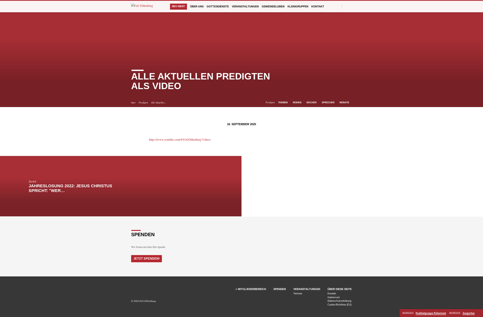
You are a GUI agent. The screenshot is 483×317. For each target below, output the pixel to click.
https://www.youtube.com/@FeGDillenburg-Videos (180, 139)
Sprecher (328, 102)
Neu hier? (178, 6)
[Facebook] (346, 6)
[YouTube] (350, 6)
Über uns (197, 6)
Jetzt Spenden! (146, 258)
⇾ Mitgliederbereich (250, 289)
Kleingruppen (298, 6)
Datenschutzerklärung (339, 300)
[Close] (479, 313)
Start (133, 102)
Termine (297, 293)
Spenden (279, 289)
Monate (345, 102)
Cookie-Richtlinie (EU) (339, 304)
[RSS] (144, 290)
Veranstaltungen (245, 6)
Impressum (334, 297)
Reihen (297, 102)
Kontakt (317, 6)
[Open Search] (339, 6)
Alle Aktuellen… (158, 102)
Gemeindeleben (273, 6)
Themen (283, 102)
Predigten (143, 102)
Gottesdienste (218, 6)
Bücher (312, 102)
